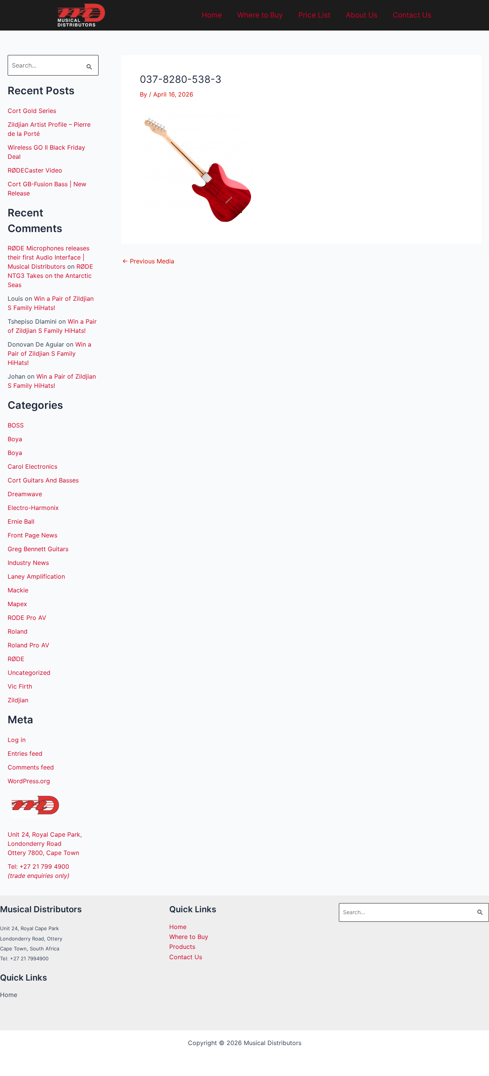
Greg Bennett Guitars (38, 549)
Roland (18, 631)
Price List (314, 15)
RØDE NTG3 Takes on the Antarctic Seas (50, 276)
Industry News (28, 562)
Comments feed (31, 767)
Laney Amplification (36, 576)
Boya (15, 439)
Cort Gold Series (32, 111)
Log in (17, 740)
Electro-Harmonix (33, 507)
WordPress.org (29, 781)
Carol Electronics (32, 466)
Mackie (18, 590)
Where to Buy (260, 15)
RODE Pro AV (27, 617)
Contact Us (412, 15)
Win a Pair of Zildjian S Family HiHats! (49, 353)
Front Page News (32, 535)
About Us (361, 15)
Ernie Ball (21, 521)
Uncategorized (29, 672)
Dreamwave (25, 494)
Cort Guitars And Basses (43, 480)
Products (182, 946)
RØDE (16, 659)
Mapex (17, 604)
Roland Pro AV (28, 645)
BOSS (16, 425)
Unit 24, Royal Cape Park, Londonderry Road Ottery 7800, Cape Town (45, 844)
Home (212, 15)
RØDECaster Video (35, 170)
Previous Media (148, 261)
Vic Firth (20, 686)
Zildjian (18, 700)
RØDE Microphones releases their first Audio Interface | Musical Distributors (48, 257)
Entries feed (25, 753)
